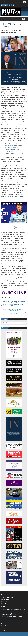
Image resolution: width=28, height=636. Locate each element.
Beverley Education (5, 628)
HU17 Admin (7, 34)
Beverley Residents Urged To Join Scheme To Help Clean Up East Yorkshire (13, 610)
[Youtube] (6, 5)
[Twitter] (11, 5)
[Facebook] (13, 5)
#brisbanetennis (13, 147)
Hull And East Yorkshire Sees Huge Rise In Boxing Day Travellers (14, 312)
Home (4, 23)
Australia (17, 304)
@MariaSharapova (9, 144)
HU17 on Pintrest (4, 603)
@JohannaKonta (8, 145)
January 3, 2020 (18, 153)
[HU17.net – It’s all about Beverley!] (11, 11)
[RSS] (4, 5)
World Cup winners (17, 196)
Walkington (13, 303)
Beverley (21, 304)
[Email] (2, 5)
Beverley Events (4, 630)
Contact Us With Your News (7, 597)
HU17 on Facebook (5, 599)
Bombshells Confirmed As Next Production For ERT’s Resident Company (14, 309)
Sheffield (10, 305)
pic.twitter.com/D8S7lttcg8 (11, 149)
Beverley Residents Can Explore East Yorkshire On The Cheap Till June (12, 613)
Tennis (13, 305)
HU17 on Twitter (4, 601)
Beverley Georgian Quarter (19, 301)
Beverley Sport (11, 23)
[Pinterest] (9, 5)
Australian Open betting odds (9, 125)
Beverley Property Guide (7, 301)
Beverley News (4, 623)
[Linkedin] (7, 5)
